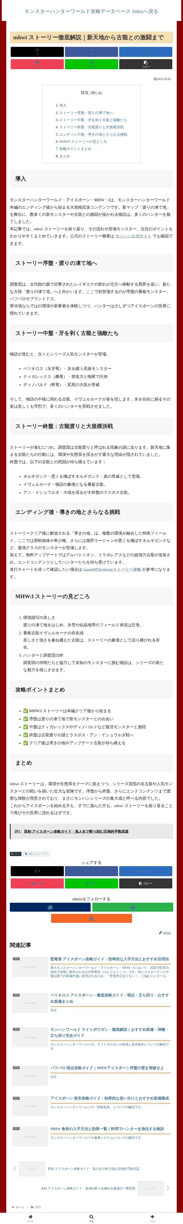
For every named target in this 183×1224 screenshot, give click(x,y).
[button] (145, 64)
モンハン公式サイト (133, 236)
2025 (17, 853)
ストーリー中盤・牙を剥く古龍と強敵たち (93, 120)
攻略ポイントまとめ (75, 149)
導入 (63, 106)
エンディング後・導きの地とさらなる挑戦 (93, 135)
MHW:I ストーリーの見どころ (83, 142)
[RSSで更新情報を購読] (91, 918)
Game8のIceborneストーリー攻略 (112, 569)
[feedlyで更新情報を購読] (132, 907)
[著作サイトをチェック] (50, 907)
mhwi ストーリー (38, 853)
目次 (85, 92)
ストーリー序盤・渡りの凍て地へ (86, 113)
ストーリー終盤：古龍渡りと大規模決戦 (91, 127)
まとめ (64, 156)
